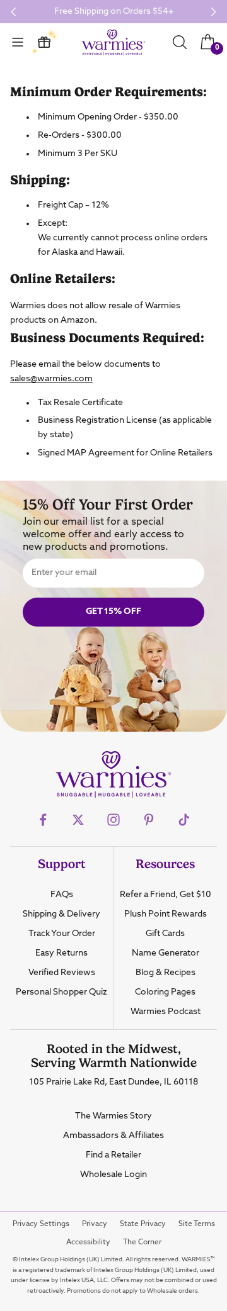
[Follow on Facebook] (42, 819)
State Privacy (143, 1224)
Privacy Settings (41, 1224)
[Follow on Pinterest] (148, 819)
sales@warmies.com (51, 378)
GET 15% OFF (113, 611)
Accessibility (88, 1242)
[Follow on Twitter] (78, 819)
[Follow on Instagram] (113, 819)
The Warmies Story (113, 1116)
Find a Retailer (113, 1155)
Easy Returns (61, 953)
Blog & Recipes (165, 972)
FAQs (61, 894)
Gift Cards (165, 933)
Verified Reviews (61, 972)
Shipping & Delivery (61, 914)
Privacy (94, 1224)
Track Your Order (61, 933)
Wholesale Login (113, 1174)
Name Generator (165, 953)
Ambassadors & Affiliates (113, 1135)
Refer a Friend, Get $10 (165, 894)
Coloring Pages (165, 992)
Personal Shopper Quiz (61, 992)
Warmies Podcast (166, 1011)
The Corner (142, 1242)
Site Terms (196, 1224)
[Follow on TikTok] (184, 819)
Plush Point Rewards (165, 914)
